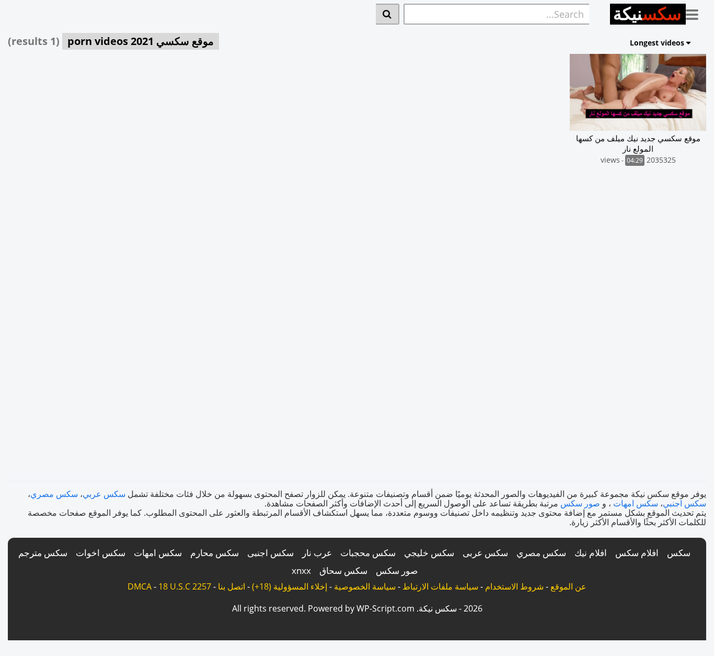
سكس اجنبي (684, 503)
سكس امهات (635, 503)
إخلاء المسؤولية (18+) (289, 586)
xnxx (301, 570)
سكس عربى (485, 553)
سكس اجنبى (270, 553)
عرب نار (317, 553)
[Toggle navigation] (696, 12)
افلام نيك (590, 553)
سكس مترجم (42, 553)
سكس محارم (214, 553)
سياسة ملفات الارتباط (440, 586)
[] (387, 14)
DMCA (140, 586)
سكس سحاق (343, 570)
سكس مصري (54, 494)
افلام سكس (637, 553)
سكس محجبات (368, 553)
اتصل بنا (231, 586)
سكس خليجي (429, 553)
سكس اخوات (100, 553)
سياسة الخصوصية (365, 586)
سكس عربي (104, 494)
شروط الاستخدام (514, 586)
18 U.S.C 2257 (184, 586)
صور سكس (580, 503)
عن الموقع (568, 586)
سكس (678, 553)
